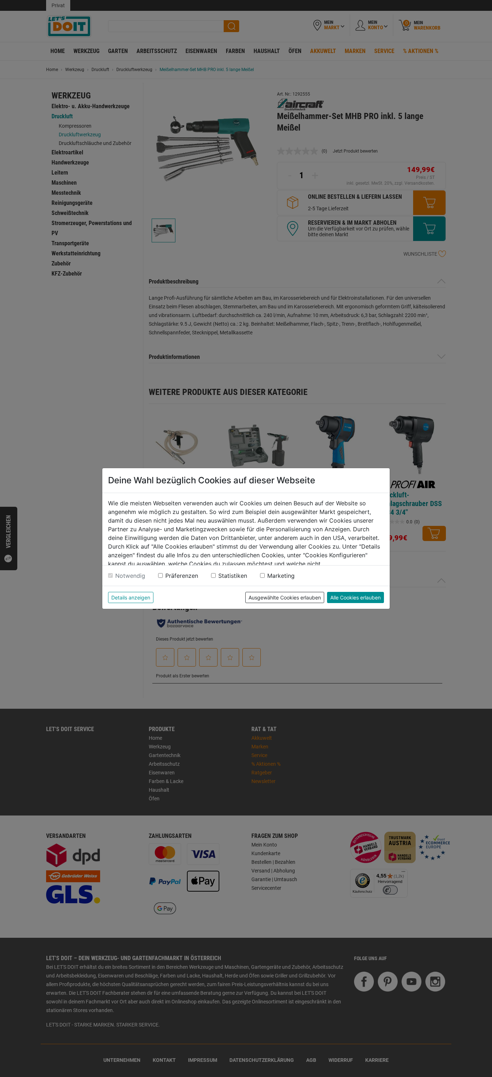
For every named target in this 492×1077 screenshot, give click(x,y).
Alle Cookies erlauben (355, 597)
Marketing (281, 575)
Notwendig (130, 575)
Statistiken (232, 575)
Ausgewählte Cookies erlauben (285, 597)
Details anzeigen (130, 597)
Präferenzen (181, 575)
